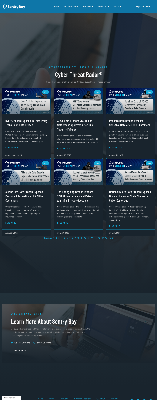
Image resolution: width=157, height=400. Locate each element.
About (116, 6)
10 (78, 238)
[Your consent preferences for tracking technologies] (11, 398)
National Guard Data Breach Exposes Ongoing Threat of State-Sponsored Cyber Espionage (130, 196)
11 (82, 238)
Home (56, 6)
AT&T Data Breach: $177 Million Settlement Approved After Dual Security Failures (75, 125)
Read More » (11, 147)
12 (85, 238)
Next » (111, 238)
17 (103, 238)
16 (99, 238)
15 (96, 238)
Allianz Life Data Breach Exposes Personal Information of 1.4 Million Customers (24, 196)
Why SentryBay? (71, 6)
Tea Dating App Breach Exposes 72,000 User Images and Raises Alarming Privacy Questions (75, 196)
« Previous (47, 238)
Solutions (87, 6)
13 (89, 238)
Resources (102, 6)
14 (92, 238)
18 (106, 238)
